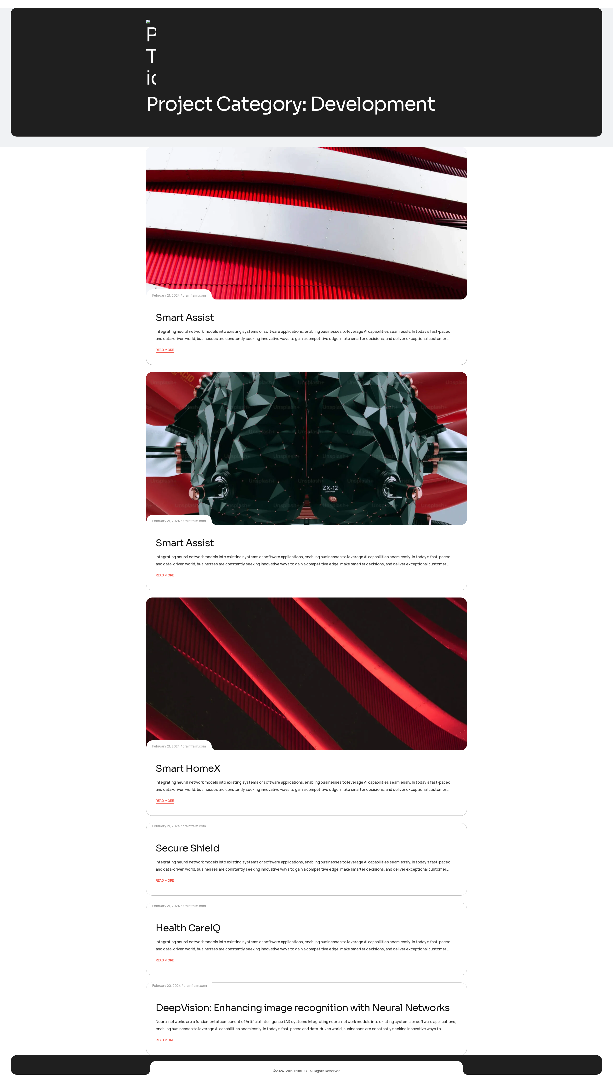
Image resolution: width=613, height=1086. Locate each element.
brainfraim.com (194, 295)
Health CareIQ (188, 928)
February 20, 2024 (166, 985)
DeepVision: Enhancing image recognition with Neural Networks (303, 1008)
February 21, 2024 (166, 295)
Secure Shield (187, 848)
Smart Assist (185, 317)
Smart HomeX (188, 768)
